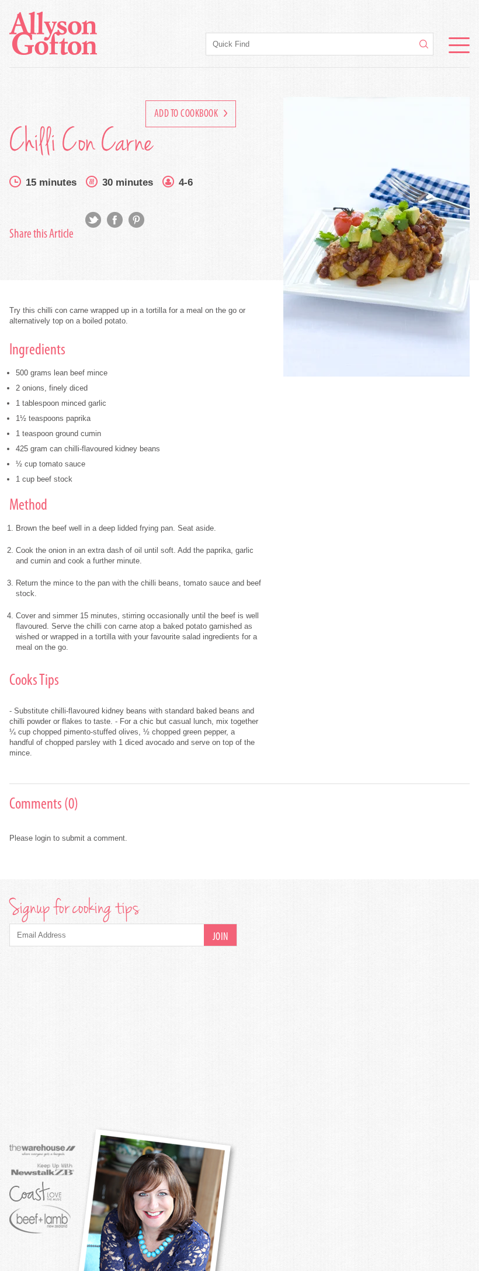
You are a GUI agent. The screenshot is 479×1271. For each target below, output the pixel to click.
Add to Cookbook (187, 114)
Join (220, 937)
